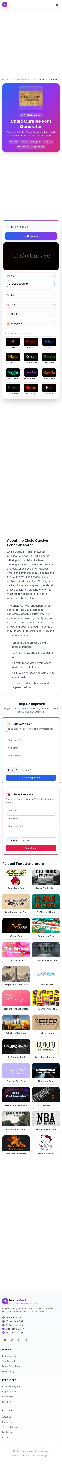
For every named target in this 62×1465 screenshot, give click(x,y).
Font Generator (19, 79)
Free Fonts (7, 1402)
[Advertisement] (31, 41)
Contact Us (7, 1396)
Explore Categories (11, 1386)
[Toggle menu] (57, 4)
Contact (6, 1437)
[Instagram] (18, 1340)
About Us (6, 1416)
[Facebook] (4, 1340)
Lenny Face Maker (11, 1366)
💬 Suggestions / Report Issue (31, 147)
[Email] (25, 1340)
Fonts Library (8, 1371)
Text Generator (9, 1361)
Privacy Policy (9, 1422)
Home (5, 79)
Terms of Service (10, 1427)
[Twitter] (11, 1340)
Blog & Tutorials (9, 1391)
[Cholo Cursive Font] (30, 283)
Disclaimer (7, 1432)
